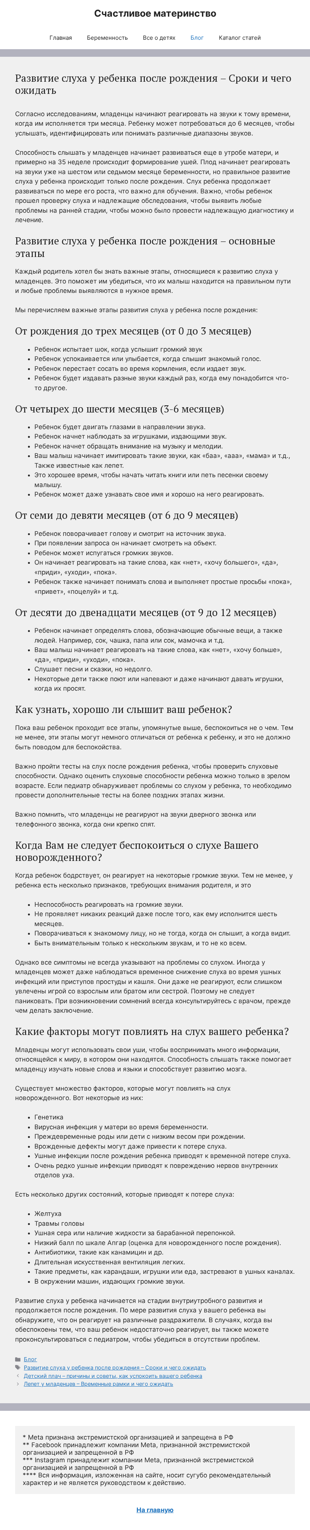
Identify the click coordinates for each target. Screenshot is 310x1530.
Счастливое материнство (155, 13)
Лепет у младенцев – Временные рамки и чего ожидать (98, 1384)
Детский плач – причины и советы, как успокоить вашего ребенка (113, 1376)
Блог (197, 37)
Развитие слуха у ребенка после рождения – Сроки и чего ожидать (115, 1367)
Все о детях (159, 37)
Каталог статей (240, 37)
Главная (61, 37)
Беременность (107, 37)
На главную (155, 1510)
